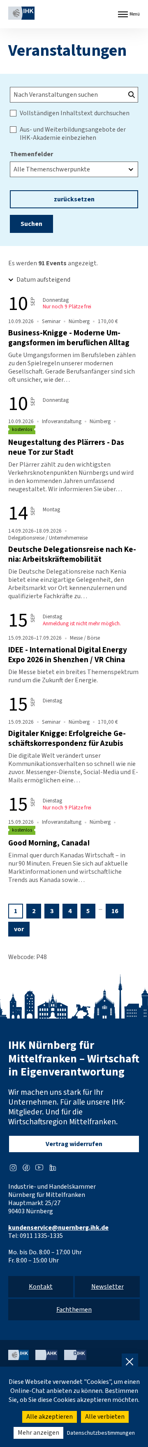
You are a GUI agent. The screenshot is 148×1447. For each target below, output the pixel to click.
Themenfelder (31, 154)
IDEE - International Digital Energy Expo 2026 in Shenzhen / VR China (67, 654)
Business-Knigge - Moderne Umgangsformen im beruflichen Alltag (69, 338)
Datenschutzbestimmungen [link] (101, 1433)
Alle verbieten (105, 1416)
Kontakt (41, 1287)
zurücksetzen (74, 199)
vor (19, 929)
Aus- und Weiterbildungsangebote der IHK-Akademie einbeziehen (73, 133)
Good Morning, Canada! (49, 843)
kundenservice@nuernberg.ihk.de (58, 1227)
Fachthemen (74, 1310)
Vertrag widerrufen (74, 1143)
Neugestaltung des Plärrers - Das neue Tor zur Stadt (66, 447)
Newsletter (107, 1287)
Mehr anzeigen (38, 1432)
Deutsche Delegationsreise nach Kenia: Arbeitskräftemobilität (72, 554)
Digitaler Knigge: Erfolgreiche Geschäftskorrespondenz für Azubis (67, 738)
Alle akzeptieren (49, 1416)
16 (114, 911)
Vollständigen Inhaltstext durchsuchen (75, 113)
